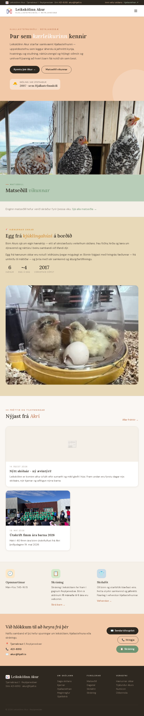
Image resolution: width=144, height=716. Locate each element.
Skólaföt (91, 688)
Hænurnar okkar (125, 681)
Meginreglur (63, 692)
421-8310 (63, 2)
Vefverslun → (104, 600)
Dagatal (91, 685)
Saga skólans (64, 681)
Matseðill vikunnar (56, 69)
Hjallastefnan (64, 688)
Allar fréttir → (130, 419)
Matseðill (92, 681)
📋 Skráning (127, 649)
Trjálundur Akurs (125, 685)
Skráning (91, 692)
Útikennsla (121, 692)
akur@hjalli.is (75, 2)
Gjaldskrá (62, 696)
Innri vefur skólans (113, 2)
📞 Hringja (128, 639)
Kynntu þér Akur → (25, 69)
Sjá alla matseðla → (84, 209)
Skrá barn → (58, 604)
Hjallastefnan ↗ (131, 2)
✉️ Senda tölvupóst (123, 630)
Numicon (121, 688)
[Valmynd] (135, 10)
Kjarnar (61, 685)
